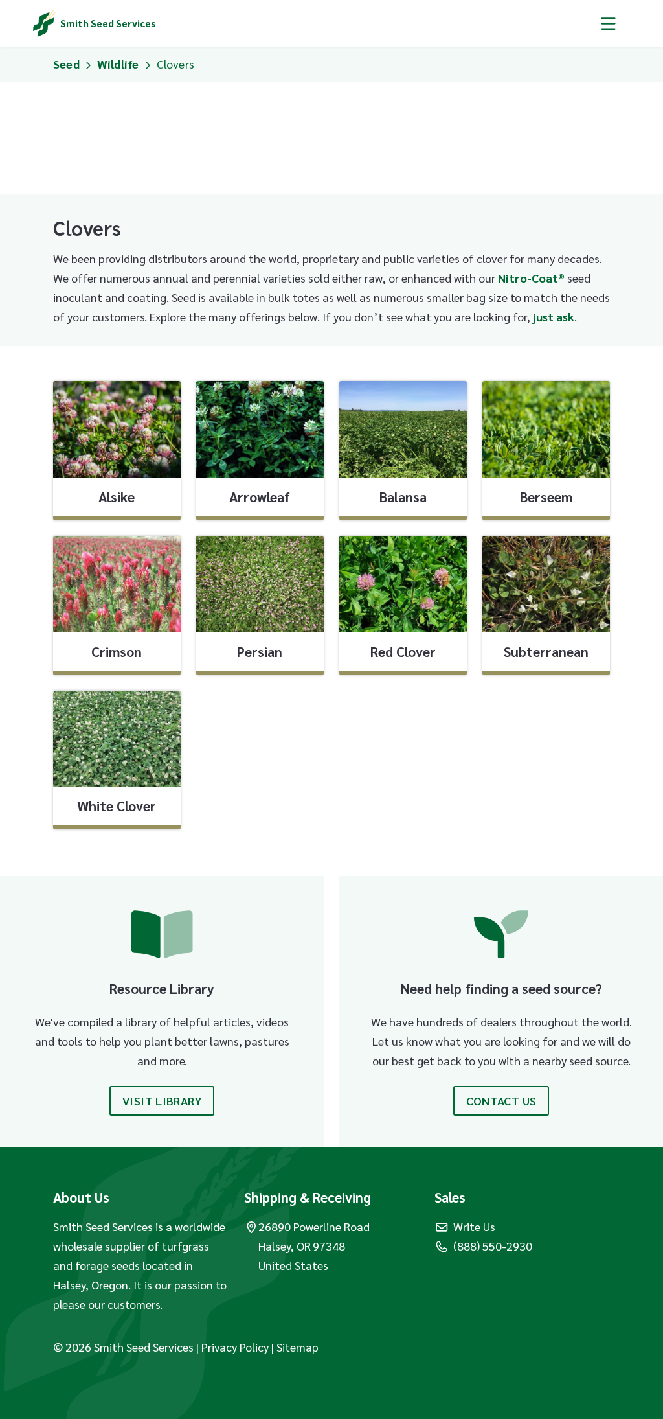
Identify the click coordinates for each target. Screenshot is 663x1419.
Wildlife (118, 63)
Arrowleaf (259, 496)
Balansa (403, 496)
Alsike (116, 496)
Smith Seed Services (108, 23)
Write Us (474, 1226)
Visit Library (161, 1100)
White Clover (116, 805)
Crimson (116, 651)
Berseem (546, 496)
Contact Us (501, 1100)
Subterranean (546, 651)
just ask (553, 316)
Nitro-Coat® (531, 277)
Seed (66, 63)
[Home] (44, 23)
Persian (259, 651)
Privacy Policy (236, 1346)
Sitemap (297, 1346)
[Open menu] (608, 23)
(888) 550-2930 (492, 1245)
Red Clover (403, 651)
